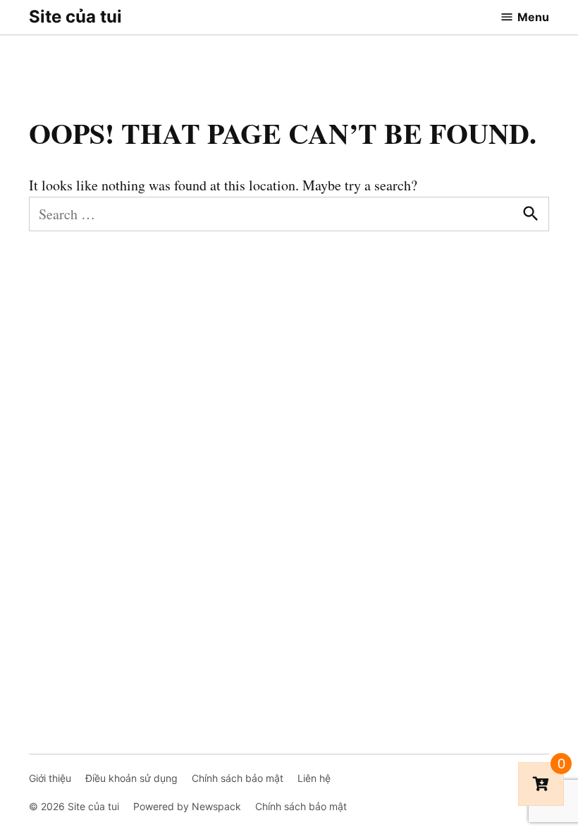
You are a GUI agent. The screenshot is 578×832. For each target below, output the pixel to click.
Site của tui (75, 16)
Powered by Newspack (187, 806)
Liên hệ (314, 778)
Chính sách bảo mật (237, 778)
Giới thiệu (50, 778)
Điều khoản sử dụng (131, 778)
